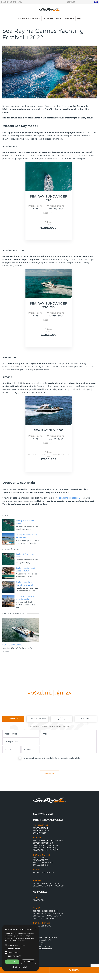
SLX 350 (48, 913)
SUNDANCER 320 (40, 860)
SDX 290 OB (47, 843)
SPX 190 (36, 883)
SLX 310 (53, 911)
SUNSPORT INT (40, 825)
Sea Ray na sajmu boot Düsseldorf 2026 (25, 569)
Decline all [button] (28, 962)
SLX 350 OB (58, 913)
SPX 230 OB (58, 886)
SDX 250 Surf (39, 845)
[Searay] (49, 10)
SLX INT (37, 870)
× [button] (36, 928)
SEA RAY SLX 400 (48, 430)
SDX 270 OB (52, 845)
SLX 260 (50, 873)
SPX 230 (48, 886)
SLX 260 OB (38, 918)
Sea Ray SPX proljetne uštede (25, 522)
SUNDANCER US (41, 923)
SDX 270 (36, 840)
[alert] (20, 948)
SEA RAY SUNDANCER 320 (48, 198)
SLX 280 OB (50, 918)
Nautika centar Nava (11, 2)
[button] (20, 967)
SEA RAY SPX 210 (10, 645)
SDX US (37, 897)
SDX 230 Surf (51, 850)
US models (48, 18)
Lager (59, 18)
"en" (96, 2)
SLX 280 (45, 911)
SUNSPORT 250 (39, 833)
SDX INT (37, 838)
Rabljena (69, 18)
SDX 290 (36, 843)
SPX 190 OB (47, 883)
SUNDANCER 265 (40, 858)
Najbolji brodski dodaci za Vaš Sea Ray (26, 536)
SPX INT (37, 881)
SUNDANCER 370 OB (42, 926)
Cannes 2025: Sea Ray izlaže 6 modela (25, 597)
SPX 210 (56, 883)
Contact (71, 2)
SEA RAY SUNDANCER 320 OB (48, 305)
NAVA (79, 18)
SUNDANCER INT (41, 855)
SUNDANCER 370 (40, 865)
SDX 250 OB (47, 840)
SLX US (36, 908)
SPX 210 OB (38, 886)
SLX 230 (36, 911)
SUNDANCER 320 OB (42, 863)
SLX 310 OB (38, 913)
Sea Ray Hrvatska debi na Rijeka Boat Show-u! (26, 583)
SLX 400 (36, 916)
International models (29, 18)
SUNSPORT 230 (39, 828)
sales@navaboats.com (70, 498)
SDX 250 (57, 840)
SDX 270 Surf (39, 848)
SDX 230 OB (38, 850)
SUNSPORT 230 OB (41, 830)
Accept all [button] (12, 962)
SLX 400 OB (47, 916)
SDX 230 (50, 848)
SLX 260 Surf (39, 873)
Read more (21, 940)
